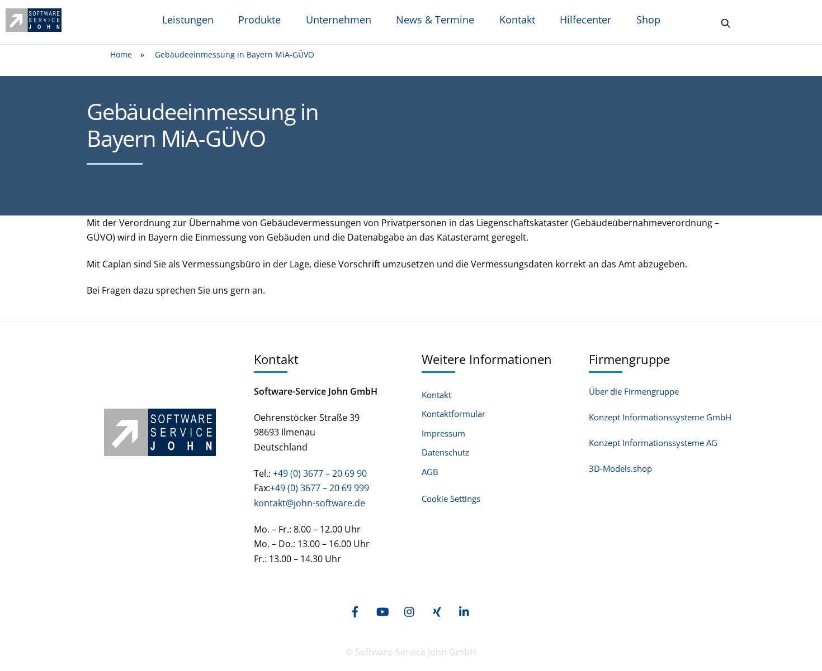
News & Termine (435, 19)
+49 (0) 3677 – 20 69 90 (319, 473)
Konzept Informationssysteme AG (653, 442)
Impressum (443, 433)
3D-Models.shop (620, 468)
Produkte (259, 19)
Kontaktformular (453, 414)
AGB (430, 472)
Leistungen (188, 19)
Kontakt (517, 19)
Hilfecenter (585, 19)
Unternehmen (338, 19)
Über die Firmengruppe (634, 391)
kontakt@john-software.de (309, 503)
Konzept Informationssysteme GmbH (660, 417)
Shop (648, 19)
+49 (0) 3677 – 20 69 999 (319, 488)
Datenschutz (445, 452)
